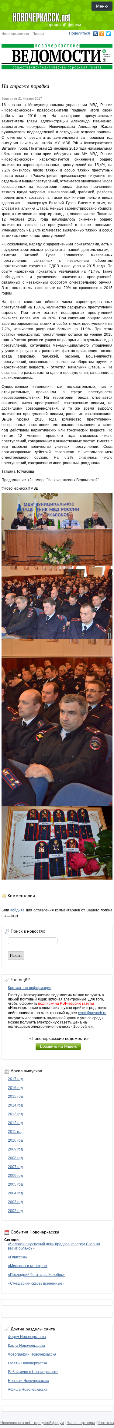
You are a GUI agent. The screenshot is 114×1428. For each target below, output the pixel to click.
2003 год (15, 1202)
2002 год (15, 1211)
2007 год (15, 1167)
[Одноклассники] (102, 34)
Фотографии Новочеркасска (32, 1354)
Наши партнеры (81, 1423)
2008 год (15, 1158)
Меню (102, 6)
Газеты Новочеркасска (27, 1363)
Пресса (38, 33)
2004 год (15, 1193)
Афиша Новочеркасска (27, 1389)
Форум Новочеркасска (27, 1337)
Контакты (106, 1423)
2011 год (15, 1132)
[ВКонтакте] (95, 34)
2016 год (15, 1088)
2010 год (15, 1140)
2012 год (15, 1123)
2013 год (15, 1114)
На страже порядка (25, 85)
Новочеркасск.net (15, 33)
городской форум (63, 24)
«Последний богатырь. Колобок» (36, 1275)
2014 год (15, 1105)
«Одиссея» (17, 1257)
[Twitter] (108, 34)
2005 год (15, 1184)
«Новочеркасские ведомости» (59, 1038)
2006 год (15, 1175)
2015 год (15, 1096)
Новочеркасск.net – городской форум (32, 1423)
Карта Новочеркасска (26, 1345)
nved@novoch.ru (92, 1013)
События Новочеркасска (35, 1232)
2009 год (15, 1149)
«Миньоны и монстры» (27, 1266)
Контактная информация (29, 988)
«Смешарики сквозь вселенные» (36, 1283)
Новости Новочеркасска (28, 1381)
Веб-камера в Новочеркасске (33, 1372)
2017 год (15, 1079)
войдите (17, 910)
